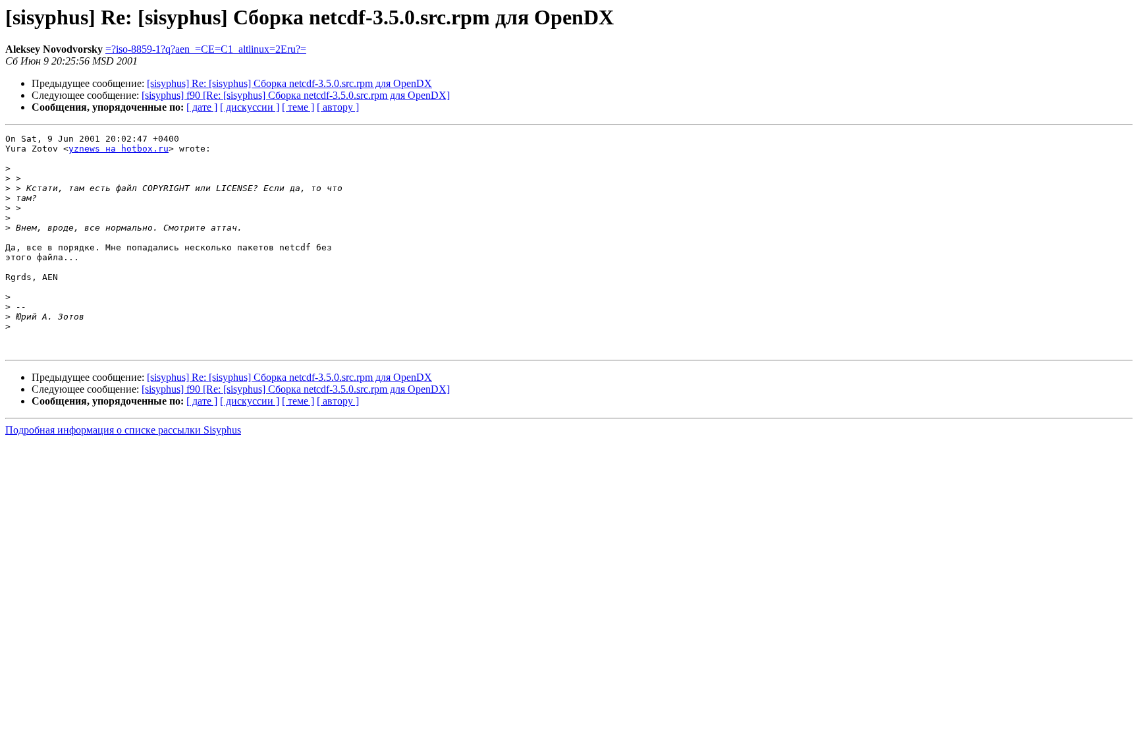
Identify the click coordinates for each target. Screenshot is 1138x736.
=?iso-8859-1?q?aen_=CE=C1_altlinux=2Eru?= (205, 49)
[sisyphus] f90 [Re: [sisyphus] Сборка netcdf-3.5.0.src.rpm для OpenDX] (296, 95)
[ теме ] (298, 107)
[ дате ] (201, 107)
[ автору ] (338, 107)
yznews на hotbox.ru (118, 149)
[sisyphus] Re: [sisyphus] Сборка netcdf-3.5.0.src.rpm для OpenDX (289, 83)
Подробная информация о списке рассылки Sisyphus (123, 430)
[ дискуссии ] (249, 107)
